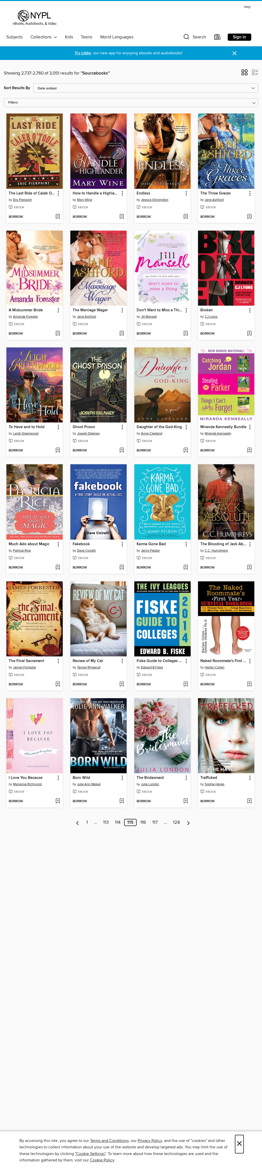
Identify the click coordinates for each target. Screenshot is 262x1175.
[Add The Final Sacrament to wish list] (57, 684)
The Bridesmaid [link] (150, 778)
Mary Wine (84, 200)
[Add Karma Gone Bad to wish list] (185, 567)
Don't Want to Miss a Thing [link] (160, 310)
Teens (86, 37)
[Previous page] (78, 822)
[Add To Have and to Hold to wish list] (57, 450)
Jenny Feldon (150, 551)
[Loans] (217, 38)
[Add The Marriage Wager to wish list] (121, 334)
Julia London (150, 784)
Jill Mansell (149, 317)
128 (176, 822)
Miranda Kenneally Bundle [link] (223, 427)
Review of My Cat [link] (88, 661)
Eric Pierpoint (22, 200)
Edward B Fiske (152, 667)
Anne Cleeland (151, 433)
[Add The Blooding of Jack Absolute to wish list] (249, 567)
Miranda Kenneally (218, 433)
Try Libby (83, 53)
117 (155, 822)
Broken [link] (206, 310)
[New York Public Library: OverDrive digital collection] (34, 17)
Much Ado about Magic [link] (29, 544)
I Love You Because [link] (25, 778)
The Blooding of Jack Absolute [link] (223, 544)
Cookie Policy (102, 1160)
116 (143, 822)
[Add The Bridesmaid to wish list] (185, 801)
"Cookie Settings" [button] (90, 1153)
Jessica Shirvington (154, 200)
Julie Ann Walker (89, 784)
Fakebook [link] (81, 544)
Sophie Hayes (214, 784)
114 (118, 822)
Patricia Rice (22, 551)
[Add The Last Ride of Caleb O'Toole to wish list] (57, 217)
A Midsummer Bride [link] (26, 310)
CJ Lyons (211, 317)
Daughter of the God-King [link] (159, 427)
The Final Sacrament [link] (26, 661)
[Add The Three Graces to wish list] (249, 217)
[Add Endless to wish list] (185, 217)
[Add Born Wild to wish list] (121, 801)
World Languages (117, 37)
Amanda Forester (25, 317)
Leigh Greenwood (25, 433)
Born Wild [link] (81, 778)
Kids (69, 37)
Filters (13, 102)
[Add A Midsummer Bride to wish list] (57, 334)
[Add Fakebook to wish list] (121, 567)
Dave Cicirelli (86, 551)
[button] (194, 38)
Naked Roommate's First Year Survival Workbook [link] (223, 661)
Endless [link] (143, 193)
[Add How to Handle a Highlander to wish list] (121, 217)
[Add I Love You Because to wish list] (57, 801)
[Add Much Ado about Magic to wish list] (57, 567)
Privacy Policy (150, 1140)
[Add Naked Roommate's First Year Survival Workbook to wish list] (249, 684)
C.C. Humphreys (216, 551)
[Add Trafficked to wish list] (249, 801)
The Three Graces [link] (215, 193)
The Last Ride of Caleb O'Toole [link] (32, 193)
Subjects (14, 37)
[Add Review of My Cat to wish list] (121, 684)
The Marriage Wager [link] (90, 310)
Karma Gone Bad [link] (151, 544)
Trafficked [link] (208, 778)
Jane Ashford (214, 200)
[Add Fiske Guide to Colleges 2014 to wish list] (185, 684)
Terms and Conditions (109, 1140)
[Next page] (188, 822)
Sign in (239, 37)
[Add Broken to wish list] (249, 334)
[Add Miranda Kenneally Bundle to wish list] (249, 450)
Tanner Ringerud (88, 667)
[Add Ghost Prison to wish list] (121, 450)
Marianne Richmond (27, 784)
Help (247, 7)
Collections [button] (42, 37)
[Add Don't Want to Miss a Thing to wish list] (185, 334)
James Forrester (24, 667)
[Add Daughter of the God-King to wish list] (185, 450)
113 (106, 822)
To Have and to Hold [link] (27, 427)
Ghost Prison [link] (84, 427)
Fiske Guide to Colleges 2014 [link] (160, 661)
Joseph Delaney (88, 433)
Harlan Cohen (214, 667)
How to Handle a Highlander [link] (96, 193)
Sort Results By (17, 88)
